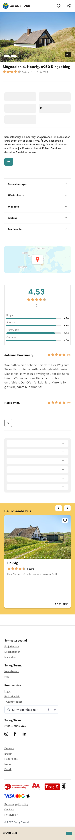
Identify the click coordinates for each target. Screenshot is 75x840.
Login (7, 691)
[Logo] (15, 6)
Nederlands (10, 759)
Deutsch (9, 748)
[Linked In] (27, 734)
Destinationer (12, 652)
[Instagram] (8, 734)
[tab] (24, 557)
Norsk (7, 764)
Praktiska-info (12, 696)
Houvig (12, 563)
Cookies (9, 809)
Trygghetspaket (13, 702)
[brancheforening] (16, 789)
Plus (6, 676)
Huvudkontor (11, 671)
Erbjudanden (11, 646)
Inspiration (10, 657)
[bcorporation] (65, 789)
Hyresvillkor (10, 815)
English (8, 753)
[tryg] (53, 789)
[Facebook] (17, 734)
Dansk (7, 769)
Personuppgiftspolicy (16, 804)
